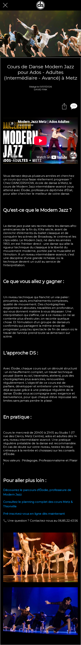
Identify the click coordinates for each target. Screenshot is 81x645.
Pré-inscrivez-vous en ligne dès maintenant (34, 513)
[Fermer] (5, 5)
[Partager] (64, 106)
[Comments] (73, 106)
